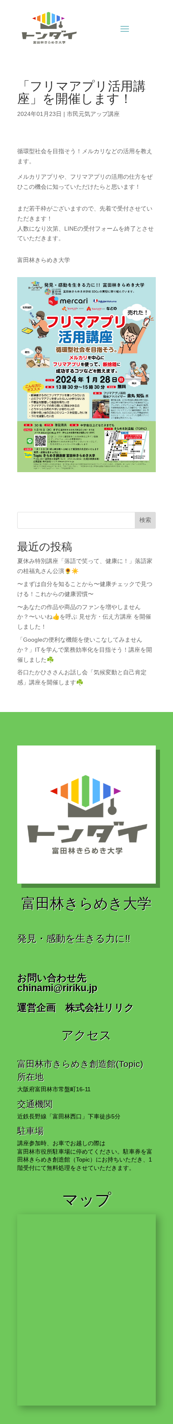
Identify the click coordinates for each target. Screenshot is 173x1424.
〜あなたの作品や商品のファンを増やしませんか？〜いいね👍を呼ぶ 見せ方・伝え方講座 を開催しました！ (84, 617)
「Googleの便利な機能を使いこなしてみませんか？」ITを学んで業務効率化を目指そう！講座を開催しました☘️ (84, 649)
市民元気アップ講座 (93, 114)
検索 (145, 520)
